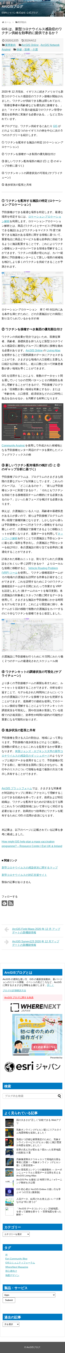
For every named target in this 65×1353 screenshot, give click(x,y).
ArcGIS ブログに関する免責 (19, 997)
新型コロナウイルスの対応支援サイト (24, 874)
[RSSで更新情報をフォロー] (11, 903)
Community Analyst (13, 445)
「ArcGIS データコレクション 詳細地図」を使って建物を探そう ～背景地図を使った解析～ (38, 1211)
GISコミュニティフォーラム (20, 1262)
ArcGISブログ (12, 6)
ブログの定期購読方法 (14, 990)
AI (6, 1254)
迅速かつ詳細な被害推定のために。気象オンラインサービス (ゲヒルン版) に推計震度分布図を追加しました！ (38, 1142)
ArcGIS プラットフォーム (17, 788)
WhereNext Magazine (16, 1267)
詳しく (50, 985)
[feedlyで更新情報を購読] (4, 903)
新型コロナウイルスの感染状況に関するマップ (30, 867)
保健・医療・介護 (27, 49)
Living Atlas (53, 350)
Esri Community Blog (16, 1258)
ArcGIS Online (30, 45)
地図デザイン (12, 1275)
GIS (55, 126)
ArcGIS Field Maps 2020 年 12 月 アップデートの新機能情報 (36, 931)
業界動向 (10, 45)
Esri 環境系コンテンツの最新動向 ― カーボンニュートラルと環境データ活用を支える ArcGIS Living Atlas (39, 1172)
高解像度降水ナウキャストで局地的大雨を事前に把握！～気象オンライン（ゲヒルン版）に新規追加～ (38, 1162)
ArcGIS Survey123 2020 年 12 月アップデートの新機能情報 (35, 943)
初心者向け (11, 1271)
